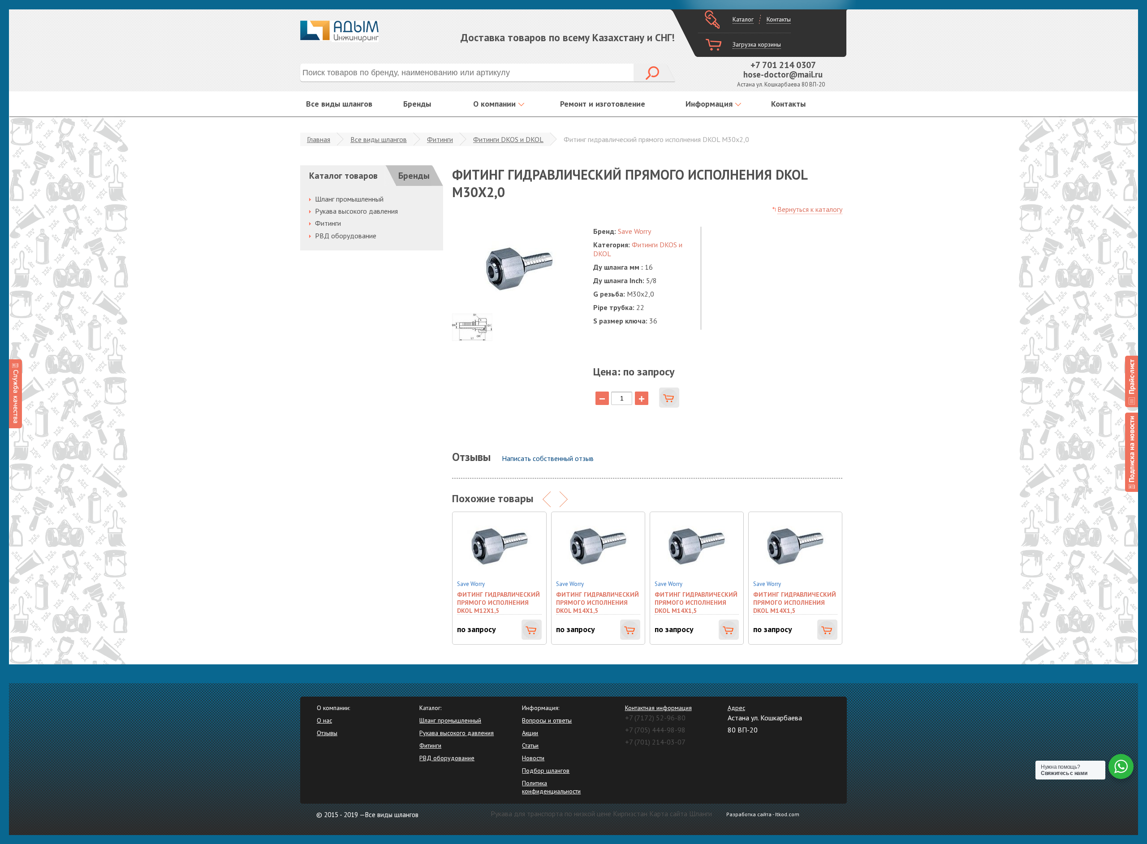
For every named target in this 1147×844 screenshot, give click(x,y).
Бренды (417, 104)
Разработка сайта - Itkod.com (762, 814)
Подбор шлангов (545, 770)
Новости (533, 758)
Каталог (743, 19)
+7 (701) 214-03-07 (655, 741)
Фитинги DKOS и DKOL (508, 139)
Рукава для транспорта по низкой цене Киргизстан (569, 813)
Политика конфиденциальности (551, 787)
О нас (324, 720)
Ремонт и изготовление (602, 104)
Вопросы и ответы (547, 720)
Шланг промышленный (349, 198)
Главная (318, 139)
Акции (530, 733)
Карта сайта (668, 813)
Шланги (700, 813)
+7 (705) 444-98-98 (655, 729)
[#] (1131, 381)
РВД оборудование (345, 235)
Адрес (736, 708)
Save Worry (634, 231)
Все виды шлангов (339, 104)
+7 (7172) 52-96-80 (655, 717)
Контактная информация (658, 708)
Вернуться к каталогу (809, 209)
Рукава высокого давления (356, 211)
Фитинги (440, 139)
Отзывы (327, 733)
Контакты (779, 19)
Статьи (530, 745)
